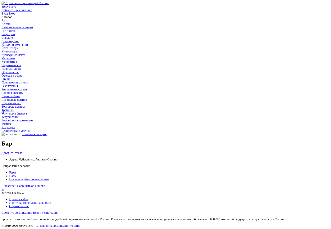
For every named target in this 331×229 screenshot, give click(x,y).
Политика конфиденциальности (30, 202)
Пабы (12, 175)
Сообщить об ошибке (31, 185)
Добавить (12, 153)
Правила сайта (18, 199)
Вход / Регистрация (45, 212)
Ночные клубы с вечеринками (29, 179)
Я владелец (9, 185)
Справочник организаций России (58, 225)
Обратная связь (19, 206)
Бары (12, 172)
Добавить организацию (17, 212)
